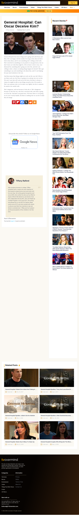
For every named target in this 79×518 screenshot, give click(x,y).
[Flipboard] (18, 108)
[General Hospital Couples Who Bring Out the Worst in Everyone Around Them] (57, 430)
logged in (13, 227)
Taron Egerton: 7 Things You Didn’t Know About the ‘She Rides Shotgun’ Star (63, 115)
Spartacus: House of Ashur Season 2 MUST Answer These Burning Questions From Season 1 (63, 229)
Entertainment (24, 7)
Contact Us (19, 488)
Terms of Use (19, 483)
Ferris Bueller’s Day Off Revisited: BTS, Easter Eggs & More (62, 190)
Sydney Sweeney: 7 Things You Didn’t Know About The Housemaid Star (63, 172)
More (72, 7)
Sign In (72, 3)
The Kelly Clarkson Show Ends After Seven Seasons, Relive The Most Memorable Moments (62, 248)
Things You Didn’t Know (45, 7)
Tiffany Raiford (10, 30)
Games (57, 7)
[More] (35, 108)
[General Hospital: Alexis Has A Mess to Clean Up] (21, 430)
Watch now (48, 11)
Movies (14, 7)
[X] (26, 108)
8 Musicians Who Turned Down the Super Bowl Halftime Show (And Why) (63, 209)
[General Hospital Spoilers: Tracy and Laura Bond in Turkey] (57, 378)
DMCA (17, 481)
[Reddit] (30, 108)
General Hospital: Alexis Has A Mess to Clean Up (19, 442)
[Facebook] (22, 108)
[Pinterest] (14, 108)
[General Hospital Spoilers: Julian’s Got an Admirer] (21, 404)
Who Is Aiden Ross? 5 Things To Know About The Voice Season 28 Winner (63, 268)
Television (6, 7)
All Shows (65, 7)
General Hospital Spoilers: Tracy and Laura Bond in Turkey (58, 389)
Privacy (18, 478)
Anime (33, 7)
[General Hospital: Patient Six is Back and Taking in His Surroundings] (21, 378)
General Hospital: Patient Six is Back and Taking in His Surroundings (25, 389)
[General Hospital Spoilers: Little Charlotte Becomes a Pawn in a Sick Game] (57, 404)
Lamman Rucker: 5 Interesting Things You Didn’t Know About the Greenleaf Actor (63, 95)
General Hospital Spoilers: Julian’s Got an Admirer (20, 415)
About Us (18, 486)
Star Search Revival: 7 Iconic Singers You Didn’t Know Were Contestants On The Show (61, 152)
